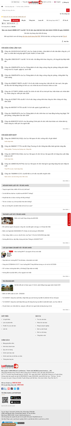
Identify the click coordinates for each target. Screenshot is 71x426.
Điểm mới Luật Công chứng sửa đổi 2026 (26, 218)
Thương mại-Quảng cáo (18, 149)
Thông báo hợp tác (8, 359)
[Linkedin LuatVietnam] (18, 389)
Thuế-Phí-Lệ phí (9, 169)
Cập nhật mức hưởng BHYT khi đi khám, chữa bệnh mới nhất (19, 260)
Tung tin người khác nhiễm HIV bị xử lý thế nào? (16, 189)
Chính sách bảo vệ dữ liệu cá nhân (12, 356)
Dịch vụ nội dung (41, 332)
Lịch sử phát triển (8, 322)
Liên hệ (5, 329)
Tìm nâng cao (65, 13)
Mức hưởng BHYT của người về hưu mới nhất (27, 251)
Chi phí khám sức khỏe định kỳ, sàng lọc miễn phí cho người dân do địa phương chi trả (27, 306)
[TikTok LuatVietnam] (12, 389)
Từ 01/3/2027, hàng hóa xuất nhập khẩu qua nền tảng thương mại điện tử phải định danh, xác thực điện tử (32, 302)
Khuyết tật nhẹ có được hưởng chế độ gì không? (16, 197)
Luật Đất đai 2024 (32, 419)
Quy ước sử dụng (8, 349)
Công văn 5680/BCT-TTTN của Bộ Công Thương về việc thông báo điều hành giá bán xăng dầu (35, 146)
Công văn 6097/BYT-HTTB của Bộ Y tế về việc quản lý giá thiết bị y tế (27, 107)
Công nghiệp (8, 149)
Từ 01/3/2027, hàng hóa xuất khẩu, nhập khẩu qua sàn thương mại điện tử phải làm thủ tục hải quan (30, 298)
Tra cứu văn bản (41, 319)
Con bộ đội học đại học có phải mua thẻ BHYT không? (17, 193)
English (59, 2)
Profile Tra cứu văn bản (9, 325)
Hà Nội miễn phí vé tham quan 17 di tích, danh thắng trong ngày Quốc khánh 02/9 (37, 285)
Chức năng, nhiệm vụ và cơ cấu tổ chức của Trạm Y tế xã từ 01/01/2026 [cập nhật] (25, 235)
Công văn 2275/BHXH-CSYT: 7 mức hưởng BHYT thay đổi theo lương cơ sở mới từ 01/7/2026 (29, 264)
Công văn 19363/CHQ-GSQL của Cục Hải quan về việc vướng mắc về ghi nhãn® (31, 138)
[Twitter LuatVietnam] (15, 389)
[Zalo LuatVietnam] (6, 389)
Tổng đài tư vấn (41, 335)
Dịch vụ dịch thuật (42, 329)
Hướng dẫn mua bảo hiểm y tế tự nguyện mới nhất (16, 272)
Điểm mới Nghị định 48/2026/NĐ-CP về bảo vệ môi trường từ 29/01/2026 (23, 231)
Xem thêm (66, 128)
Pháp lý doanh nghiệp (43, 325)
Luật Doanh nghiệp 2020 (20, 419)
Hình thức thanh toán (9, 346)
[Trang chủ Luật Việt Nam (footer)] (35, 366)
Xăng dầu (28, 149)
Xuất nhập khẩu (9, 141)
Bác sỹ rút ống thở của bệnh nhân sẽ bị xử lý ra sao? (17, 206)
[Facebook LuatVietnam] (2, 389)
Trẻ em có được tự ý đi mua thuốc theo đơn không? (17, 201)
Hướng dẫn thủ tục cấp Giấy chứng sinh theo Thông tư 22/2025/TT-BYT (22, 239)
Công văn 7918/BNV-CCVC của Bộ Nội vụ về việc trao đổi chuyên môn (27, 173)
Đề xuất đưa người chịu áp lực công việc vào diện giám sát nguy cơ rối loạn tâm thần (26, 227)
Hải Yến (66, 41)
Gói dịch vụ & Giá (46, 2)
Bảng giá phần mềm (8, 343)
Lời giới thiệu (6, 319)
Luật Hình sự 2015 (44, 419)
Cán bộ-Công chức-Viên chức (20, 176)
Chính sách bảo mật (8, 353)
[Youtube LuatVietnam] (9, 389)
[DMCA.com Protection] (19, 423)
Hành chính (8, 176)
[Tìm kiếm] (68, 10)
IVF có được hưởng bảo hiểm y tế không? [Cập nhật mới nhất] (20, 268)
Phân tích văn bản (42, 322)
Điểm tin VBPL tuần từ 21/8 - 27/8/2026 (13, 293)
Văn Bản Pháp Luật (6, 419)
